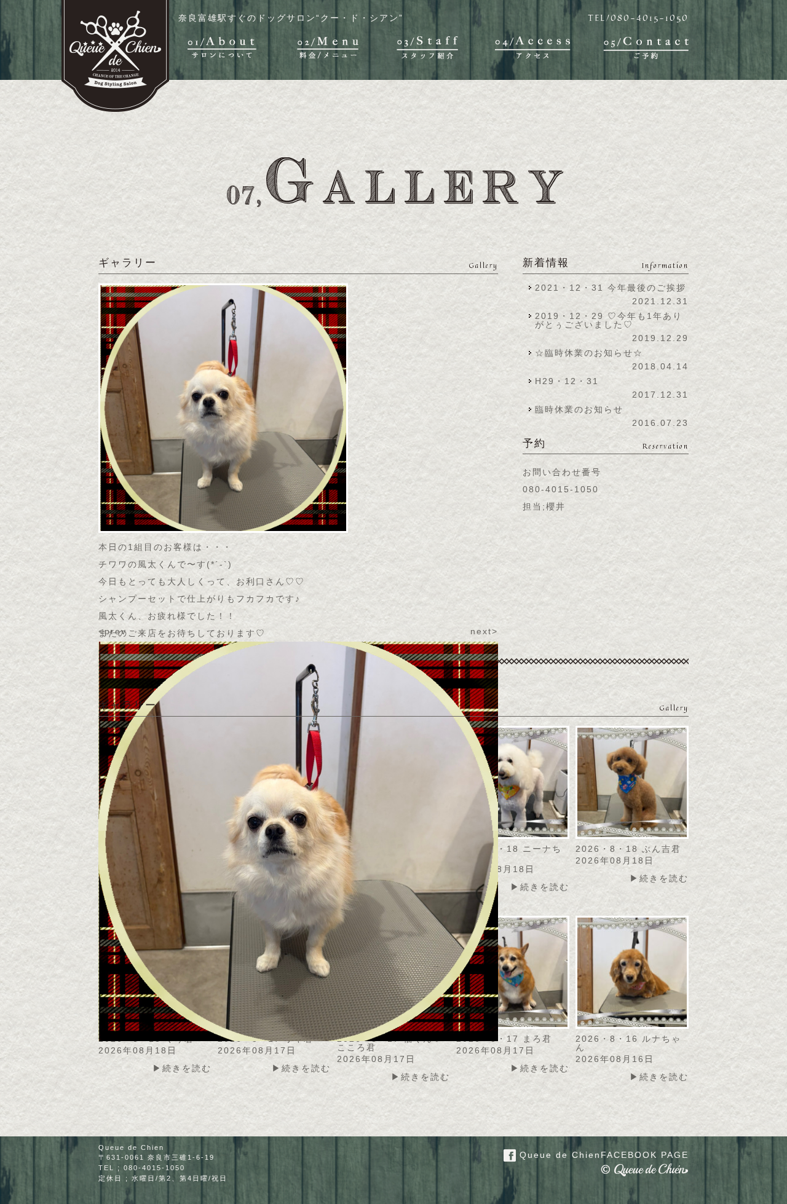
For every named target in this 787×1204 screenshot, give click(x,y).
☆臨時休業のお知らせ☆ (589, 353)
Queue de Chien (602, 1155)
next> (484, 631)
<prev (112, 631)
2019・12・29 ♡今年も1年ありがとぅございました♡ (608, 320)
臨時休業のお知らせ (579, 409)
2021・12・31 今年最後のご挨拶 (610, 288)
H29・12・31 (570, 381)
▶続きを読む (539, 887)
